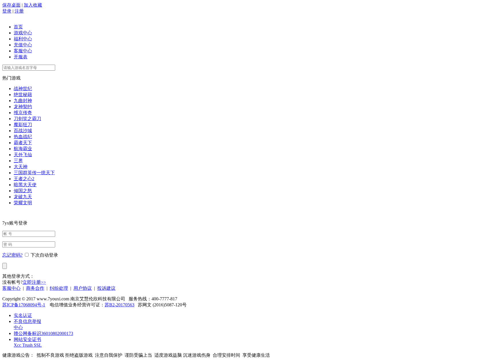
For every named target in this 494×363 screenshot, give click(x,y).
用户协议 (82, 288)
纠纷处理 (59, 288)
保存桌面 (11, 5)
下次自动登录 (44, 255)
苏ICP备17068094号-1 (23, 304)
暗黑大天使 (25, 184)
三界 (18, 160)
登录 (6, 11)
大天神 (20, 166)
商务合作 (35, 288)
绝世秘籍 (23, 94)
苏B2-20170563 (119, 304)
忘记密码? (12, 255)
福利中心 (23, 38)
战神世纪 (23, 88)
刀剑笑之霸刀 (27, 118)
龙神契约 (23, 106)
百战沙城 (23, 130)
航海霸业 (23, 148)
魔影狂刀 (23, 124)
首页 (18, 26)
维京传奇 (23, 112)
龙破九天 (23, 196)
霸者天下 (23, 142)
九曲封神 (23, 100)
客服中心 (23, 50)
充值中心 (23, 44)
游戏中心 (23, 32)
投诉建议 (106, 288)
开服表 (20, 56)
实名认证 (23, 315)
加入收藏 (33, 5)
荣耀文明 (23, 202)
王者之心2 (24, 178)
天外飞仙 (23, 154)
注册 (19, 11)
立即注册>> (34, 282)
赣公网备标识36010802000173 (43, 333)
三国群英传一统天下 (34, 172)
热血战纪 (23, 136)
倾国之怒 (23, 190)
